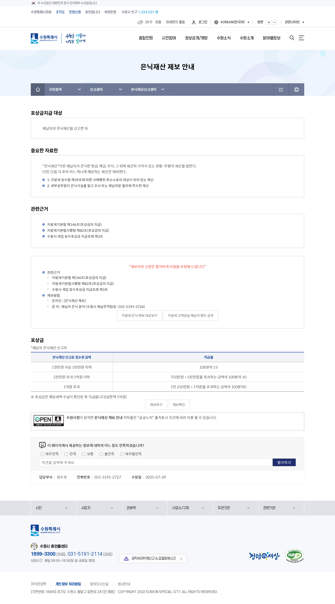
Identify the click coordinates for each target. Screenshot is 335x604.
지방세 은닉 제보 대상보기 (139, 315)
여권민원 (110, 12)
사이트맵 (301, 38)
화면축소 (274, 22)
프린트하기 (296, 89)
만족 (73, 453)
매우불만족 (133, 453)
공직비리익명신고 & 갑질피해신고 (154, 558)
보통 (90, 453)
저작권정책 (38, 584)
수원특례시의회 (41, 12)
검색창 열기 (292, 38)
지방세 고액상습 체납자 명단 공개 (190, 315)
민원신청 (75, 12)
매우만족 (52, 453)
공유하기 (281, 89)
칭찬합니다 (92, 12)
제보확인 (179, 404)
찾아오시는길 (99, 584)
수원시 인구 (139, 12)
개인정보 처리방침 (68, 584)
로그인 (202, 22)
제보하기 (156, 404)
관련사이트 (292, 22)
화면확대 (269, 22)
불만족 (109, 453)
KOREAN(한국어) (233, 22)
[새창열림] (48, 421)
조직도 (60, 12)
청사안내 (124, 584)
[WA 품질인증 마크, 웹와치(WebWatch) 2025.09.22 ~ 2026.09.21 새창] (294, 556)
